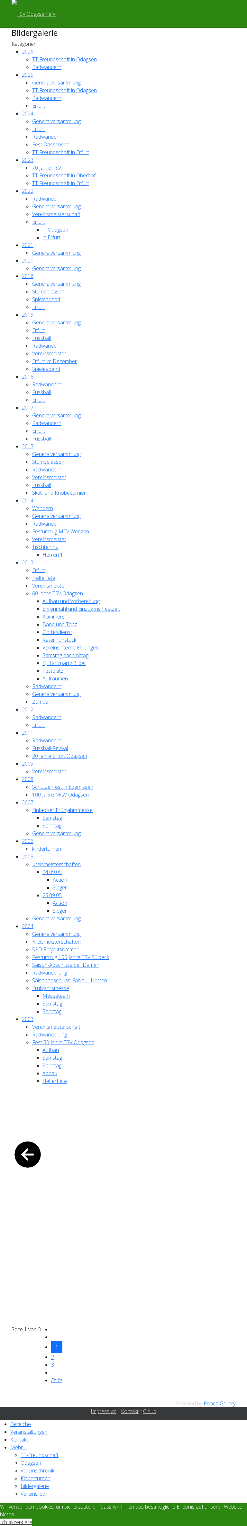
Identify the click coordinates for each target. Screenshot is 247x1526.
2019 (27, 314)
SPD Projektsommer (55, 949)
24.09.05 (52, 872)
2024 (27, 113)
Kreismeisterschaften (56, 864)
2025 (27, 74)
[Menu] (75, 14)
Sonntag (51, 825)
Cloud (149, 1411)
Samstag (52, 817)
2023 (27, 160)
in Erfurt (51, 237)
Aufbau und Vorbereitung (71, 601)
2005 (27, 856)
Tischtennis (45, 546)
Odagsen (31, 1462)
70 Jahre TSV (46, 167)
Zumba (40, 701)
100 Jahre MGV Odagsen (60, 794)
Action (60, 879)
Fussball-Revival (50, 748)
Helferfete (43, 577)
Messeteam (56, 995)
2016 (27, 376)
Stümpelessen (48, 291)
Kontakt (130, 1411)
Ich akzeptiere (16, 1522)
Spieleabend (46, 299)
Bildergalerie (35, 1486)
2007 (27, 802)
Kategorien (24, 43)
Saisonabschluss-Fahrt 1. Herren (69, 980)
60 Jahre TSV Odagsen (57, 593)
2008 (27, 779)
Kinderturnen (35, 1478)
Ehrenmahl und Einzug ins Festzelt (81, 608)
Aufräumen (55, 678)
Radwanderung (49, 972)
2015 (27, 446)
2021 (27, 245)
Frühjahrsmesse (50, 988)
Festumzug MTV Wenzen (60, 531)
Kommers (53, 616)
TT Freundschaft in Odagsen (64, 59)
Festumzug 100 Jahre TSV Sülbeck (70, 957)
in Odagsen (55, 229)
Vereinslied (33, 1493)
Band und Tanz (59, 624)
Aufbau (50, 1050)
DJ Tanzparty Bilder (64, 663)
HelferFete (54, 1081)
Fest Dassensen (50, 144)
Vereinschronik (37, 1470)
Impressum (103, 1411)
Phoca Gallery (219, 1403)
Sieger (60, 887)
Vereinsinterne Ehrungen (70, 647)
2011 (27, 732)
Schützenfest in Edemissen (62, 786)
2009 (27, 763)
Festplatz (52, 670)
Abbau (49, 1073)
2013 (27, 562)
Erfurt (38, 105)
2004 (27, 926)
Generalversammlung (56, 82)
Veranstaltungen (29, 1431)
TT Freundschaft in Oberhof (64, 175)
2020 (27, 260)
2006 (27, 841)
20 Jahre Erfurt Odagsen (59, 755)
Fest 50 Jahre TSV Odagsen (63, 1042)
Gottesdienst (57, 632)
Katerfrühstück (59, 639)
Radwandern (46, 67)
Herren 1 (52, 554)
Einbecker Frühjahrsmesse (62, 810)
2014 (27, 500)
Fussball (41, 338)
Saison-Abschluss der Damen (65, 964)
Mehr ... (18, 1447)
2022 (27, 190)
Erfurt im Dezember (54, 361)
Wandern (42, 508)
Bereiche (20, 1424)
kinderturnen (46, 848)
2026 (27, 51)
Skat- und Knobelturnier (59, 492)
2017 (27, 407)
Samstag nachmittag (65, 655)
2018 (27, 276)
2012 (27, 709)
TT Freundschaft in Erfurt (60, 152)
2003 (27, 1019)
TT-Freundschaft (40, 1455)
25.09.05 (52, 895)
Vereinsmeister (49, 353)
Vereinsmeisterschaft (56, 214)
